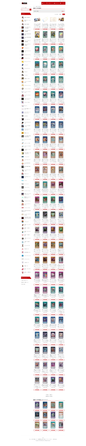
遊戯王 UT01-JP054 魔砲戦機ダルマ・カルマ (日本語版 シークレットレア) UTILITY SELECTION (37, 296)
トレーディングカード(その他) (27, 214)
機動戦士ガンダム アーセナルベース (27, 197)
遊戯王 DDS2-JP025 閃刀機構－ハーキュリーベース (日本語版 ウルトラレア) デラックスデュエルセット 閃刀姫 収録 (53, 71)
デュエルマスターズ (27, 68)
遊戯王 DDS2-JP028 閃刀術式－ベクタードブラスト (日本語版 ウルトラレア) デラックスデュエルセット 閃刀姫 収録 (61, 56)
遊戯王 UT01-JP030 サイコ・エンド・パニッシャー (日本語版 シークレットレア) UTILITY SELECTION (37, 386)
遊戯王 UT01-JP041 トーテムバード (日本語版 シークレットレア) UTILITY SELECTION (45, 341)
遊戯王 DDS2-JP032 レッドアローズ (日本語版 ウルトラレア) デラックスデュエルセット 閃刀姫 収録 (37, 56)
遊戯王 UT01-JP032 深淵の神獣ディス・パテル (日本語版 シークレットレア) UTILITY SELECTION (53, 371)
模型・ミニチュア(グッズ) (27, 269)
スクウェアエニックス (27, 255)
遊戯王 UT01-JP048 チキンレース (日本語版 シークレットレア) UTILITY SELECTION (53, 311)
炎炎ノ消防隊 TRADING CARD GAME (27, 136)
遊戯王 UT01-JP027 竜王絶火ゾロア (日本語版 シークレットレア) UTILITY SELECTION (60, 386)
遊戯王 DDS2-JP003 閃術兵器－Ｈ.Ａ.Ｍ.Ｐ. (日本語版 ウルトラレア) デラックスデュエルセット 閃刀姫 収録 (61, 161)
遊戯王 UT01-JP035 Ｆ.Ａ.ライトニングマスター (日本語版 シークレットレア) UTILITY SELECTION (61, 356)
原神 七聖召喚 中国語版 (27, 167)
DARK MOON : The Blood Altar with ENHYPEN (27, 218)
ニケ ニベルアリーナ (27, 119)
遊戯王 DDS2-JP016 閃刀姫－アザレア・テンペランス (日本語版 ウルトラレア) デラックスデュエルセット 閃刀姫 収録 (37, 116)
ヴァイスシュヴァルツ (27, 88)
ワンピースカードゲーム (27, 160)
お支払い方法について (25, 280)
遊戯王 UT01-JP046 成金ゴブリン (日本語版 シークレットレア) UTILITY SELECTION (37, 326)
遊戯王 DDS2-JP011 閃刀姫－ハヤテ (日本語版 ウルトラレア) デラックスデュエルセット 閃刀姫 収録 (45, 131)
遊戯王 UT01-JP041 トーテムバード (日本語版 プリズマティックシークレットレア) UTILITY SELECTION (45, 221)
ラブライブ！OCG (27, 102)
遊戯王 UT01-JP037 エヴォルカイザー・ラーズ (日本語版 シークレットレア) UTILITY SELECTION (45, 356)
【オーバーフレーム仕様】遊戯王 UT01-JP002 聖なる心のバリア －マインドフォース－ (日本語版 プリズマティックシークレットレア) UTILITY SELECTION (60, 266)
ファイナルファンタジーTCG (27, 170)
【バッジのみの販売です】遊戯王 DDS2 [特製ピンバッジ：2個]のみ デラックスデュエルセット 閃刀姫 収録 (60, 26)
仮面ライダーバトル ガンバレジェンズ (27, 194)
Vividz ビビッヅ (26, 173)
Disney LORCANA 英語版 (27, 38)
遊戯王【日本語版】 (38, 6)
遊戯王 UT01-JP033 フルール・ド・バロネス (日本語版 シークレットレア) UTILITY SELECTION (45, 371)
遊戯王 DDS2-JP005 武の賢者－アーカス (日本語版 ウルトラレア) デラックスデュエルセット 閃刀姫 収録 (45, 161)
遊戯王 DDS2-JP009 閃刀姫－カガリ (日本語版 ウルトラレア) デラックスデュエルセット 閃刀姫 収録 (37, 146)
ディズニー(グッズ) (27, 245)
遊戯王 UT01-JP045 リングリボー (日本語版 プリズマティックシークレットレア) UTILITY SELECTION (60, 206)
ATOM (24, 284)
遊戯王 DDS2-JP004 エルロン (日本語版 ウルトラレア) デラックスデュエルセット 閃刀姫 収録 (53, 160)
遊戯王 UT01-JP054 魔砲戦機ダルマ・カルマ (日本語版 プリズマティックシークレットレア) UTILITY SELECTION (37, 206)
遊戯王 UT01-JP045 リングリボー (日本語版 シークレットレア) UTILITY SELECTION (45, 326)
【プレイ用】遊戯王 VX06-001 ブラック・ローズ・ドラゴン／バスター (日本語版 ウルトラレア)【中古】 (53, 191)
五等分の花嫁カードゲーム (27, 109)
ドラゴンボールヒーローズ (27, 123)
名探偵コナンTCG (26, 78)
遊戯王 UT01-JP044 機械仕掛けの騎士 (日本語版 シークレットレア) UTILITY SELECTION (53, 326)
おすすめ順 (56, 14)
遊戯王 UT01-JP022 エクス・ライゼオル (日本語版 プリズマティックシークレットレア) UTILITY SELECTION (37, 251)
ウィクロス (26, 75)
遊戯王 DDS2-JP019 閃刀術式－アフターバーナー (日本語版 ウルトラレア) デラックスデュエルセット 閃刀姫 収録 (37, 101)
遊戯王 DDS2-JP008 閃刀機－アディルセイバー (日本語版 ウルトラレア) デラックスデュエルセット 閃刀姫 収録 (53, 146)
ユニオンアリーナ (26, 187)
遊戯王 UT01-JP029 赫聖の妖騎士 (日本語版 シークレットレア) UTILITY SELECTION (45, 386)
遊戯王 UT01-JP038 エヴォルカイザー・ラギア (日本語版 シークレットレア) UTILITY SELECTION (37, 356)
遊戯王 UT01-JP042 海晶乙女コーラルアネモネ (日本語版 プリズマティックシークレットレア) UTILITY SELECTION (37, 221)
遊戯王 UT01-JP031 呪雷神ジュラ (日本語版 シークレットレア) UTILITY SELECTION (61, 371)
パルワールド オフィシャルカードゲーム (27, 99)
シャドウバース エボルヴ (27, 140)
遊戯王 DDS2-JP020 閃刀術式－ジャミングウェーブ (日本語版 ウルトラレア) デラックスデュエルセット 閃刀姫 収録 (61, 86)
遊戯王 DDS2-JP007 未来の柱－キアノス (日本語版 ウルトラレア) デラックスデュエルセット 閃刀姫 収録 (61, 146)
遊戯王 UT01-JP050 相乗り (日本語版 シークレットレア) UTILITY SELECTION (37, 311)
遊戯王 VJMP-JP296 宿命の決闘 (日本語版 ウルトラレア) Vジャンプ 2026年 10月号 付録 (45, 190)
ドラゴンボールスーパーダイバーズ (27, 129)
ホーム (34, 6)
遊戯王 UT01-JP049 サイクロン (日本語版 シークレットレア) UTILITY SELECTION (45, 311)
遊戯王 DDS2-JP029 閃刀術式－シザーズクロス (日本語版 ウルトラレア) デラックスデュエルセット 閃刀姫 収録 (53, 56)
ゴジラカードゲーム (27, 58)
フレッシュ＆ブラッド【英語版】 (27, 44)
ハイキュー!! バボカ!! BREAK (27, 82)
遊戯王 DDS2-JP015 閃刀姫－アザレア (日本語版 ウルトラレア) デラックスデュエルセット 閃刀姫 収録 (45, 116)
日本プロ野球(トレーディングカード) (27, 153)
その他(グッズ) (26, 262)
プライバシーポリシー (49, 439)
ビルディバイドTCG (27, 143)
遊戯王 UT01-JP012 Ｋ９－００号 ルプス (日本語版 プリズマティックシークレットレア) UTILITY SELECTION (45, 266)
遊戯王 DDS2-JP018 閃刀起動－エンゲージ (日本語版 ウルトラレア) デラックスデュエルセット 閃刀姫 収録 (45, 101)
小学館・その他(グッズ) (27, 242)
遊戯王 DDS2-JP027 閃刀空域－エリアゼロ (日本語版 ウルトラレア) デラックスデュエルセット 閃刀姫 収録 (37, 71)
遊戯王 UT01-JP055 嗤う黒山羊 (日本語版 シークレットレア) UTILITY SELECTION (61, 281)
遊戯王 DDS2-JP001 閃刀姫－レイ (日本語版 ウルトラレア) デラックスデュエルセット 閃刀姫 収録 (53, 176)
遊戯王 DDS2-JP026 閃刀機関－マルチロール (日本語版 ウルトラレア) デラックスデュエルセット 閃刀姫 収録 (45, 71)
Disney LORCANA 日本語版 (27, 34)
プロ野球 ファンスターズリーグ (27, 150)
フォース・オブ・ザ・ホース (27, 204)
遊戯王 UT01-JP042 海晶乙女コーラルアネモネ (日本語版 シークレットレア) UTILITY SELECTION (37, 341)
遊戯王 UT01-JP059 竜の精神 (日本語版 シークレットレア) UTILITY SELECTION (45, 281)
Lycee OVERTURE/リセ (27, 163)
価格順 (60, 14)
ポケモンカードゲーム (27, 61)
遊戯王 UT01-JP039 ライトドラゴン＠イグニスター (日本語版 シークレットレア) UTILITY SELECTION (60, 341)
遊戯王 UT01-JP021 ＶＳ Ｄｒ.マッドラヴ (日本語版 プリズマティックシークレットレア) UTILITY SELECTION (45, 251)
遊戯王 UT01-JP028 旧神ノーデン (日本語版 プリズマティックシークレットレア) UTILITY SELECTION (45, 236)
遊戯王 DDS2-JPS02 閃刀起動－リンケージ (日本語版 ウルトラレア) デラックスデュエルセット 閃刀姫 (45, 41)
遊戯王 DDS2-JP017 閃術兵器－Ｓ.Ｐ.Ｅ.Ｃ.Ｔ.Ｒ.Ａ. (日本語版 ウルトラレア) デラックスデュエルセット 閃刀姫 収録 (61, 101)
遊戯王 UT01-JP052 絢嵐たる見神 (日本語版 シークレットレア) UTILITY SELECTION (53, 296)
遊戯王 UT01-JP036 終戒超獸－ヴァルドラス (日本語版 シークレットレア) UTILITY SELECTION (53, 356)
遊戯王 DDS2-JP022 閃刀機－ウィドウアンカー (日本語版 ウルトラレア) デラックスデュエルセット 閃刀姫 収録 (45, 86)
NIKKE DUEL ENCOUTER (27, 211)
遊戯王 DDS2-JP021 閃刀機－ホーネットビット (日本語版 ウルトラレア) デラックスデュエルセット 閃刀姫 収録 (53, 86)
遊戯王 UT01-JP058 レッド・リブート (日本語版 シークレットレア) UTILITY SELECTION (53, 281)
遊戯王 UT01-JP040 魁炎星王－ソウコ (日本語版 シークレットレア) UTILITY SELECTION (53, 341)
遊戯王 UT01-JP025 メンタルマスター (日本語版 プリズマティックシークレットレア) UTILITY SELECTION (61, 236)
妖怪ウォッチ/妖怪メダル (27, 272)
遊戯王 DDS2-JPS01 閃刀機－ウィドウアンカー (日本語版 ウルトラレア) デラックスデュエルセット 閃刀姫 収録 (53, 41)
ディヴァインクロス (27, 207)
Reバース (25, 105)
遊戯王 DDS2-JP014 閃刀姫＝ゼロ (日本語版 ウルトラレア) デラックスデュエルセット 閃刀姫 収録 (53, 116)
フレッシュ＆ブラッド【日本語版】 (27, 41)
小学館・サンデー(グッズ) (27, 239)
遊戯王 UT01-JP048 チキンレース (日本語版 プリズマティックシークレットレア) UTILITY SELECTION (45, 206)
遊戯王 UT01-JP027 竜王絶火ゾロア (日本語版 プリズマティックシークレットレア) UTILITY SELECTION (53, 236)
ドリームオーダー (26, 156)
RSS (22, 284)
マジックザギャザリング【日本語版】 (27, 27)
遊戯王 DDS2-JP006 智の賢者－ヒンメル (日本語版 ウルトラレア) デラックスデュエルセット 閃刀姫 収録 (37, 161)
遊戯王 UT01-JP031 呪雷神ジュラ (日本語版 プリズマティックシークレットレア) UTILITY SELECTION (37, 236)
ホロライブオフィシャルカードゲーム (27, 112)
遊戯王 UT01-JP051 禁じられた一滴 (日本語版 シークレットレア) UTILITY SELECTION (60, 296)
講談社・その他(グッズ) (27, 235)
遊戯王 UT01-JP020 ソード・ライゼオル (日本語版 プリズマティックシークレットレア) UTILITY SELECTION (53, 251)
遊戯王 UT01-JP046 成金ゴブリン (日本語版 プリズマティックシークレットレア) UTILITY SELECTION (53, 206)
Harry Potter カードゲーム (27, 177)
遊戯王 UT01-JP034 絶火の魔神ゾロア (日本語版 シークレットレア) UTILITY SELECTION (37, 371)
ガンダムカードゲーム (27, 54)
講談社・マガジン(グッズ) (27, 232)
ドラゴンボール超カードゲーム (27, 126)
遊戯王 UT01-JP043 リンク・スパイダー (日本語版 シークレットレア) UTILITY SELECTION (61, 326)
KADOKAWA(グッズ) (27, 252)
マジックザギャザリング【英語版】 (27, 31)
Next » (51, 394)
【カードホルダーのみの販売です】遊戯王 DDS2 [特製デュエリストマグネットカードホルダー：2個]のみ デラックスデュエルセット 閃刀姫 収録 (53, 26)
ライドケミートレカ (27, 190)
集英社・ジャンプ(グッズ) (27, 225)
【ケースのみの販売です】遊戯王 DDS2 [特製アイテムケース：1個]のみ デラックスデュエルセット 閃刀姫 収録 (45, 26)
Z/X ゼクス (25, 71)
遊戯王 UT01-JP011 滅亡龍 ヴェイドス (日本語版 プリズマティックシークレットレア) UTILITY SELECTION (53, 266)
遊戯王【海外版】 (26, 24)
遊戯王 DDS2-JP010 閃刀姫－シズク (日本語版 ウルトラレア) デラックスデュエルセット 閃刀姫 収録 (53, 131)
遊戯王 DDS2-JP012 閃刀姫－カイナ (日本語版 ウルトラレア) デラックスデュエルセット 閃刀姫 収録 (37, 131)
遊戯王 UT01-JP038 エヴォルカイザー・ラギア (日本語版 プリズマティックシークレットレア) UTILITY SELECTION (53, 221)
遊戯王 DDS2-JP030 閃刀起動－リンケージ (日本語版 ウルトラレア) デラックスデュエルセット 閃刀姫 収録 (45, 56)
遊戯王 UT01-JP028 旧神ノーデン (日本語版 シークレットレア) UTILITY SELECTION (53, 386)
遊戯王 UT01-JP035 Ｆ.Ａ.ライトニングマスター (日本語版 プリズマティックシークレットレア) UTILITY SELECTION (61, 221)
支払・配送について (34, 439)
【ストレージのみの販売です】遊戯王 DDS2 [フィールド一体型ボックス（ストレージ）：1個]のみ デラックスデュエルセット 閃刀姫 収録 (37, 26)
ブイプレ (25, 180)
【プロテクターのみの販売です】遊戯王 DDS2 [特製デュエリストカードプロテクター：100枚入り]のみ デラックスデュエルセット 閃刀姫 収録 (37, 41)
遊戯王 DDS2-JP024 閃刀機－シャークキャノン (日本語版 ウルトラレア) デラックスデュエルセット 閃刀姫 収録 (61, 71)
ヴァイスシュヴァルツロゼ (27, 95)
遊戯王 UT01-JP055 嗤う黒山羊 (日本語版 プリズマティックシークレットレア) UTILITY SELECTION (61, 191)
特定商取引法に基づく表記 (42, 439)
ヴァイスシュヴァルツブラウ (27, 92)
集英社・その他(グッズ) (27, 228)
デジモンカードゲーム (27, 85)
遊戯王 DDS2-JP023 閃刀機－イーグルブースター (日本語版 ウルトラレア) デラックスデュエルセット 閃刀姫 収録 (37, 86)
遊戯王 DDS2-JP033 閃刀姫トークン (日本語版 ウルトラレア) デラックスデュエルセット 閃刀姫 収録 (61, 41)
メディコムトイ (26, 221)
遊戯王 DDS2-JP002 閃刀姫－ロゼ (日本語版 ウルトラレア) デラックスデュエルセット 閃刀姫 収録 (37, 176)
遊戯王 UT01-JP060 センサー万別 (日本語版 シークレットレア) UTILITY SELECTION (37, 281)
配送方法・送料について (25, 282)
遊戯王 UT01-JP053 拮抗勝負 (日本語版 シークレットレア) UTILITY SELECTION (45, 296)
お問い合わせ (55, 439)
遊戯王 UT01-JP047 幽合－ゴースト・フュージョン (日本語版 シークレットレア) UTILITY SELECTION (60, 311)
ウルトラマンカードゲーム (27, 51)
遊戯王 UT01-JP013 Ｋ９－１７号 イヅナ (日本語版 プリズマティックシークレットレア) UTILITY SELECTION (37, 266)
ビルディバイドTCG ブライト (27, 146)
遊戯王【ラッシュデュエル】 (27, 21)
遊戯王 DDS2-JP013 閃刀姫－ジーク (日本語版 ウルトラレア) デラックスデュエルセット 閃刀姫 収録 (61, 116)
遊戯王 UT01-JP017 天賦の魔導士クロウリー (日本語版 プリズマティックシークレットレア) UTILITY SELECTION (61, 251)
